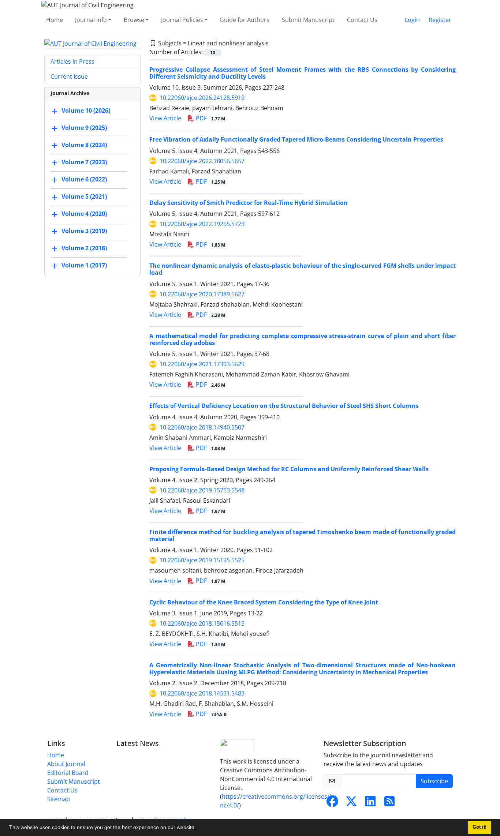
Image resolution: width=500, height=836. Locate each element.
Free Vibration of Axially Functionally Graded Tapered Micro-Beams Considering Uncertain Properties (296, 139)
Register (440, 20)
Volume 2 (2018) (84, 248)
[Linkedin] (370, 803)
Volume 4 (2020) (84, 214)
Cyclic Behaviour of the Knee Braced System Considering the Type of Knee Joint (263, 602)
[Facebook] (332, 803)
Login (412, 20)
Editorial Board (68, 773)
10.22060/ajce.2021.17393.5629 (202, 364)
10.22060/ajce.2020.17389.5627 (202, 294)
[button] (198, 828)
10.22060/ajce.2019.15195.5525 (202, 560)
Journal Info (91, 20)
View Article (165, 118)
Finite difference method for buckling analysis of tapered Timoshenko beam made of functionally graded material (302, 535)
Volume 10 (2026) (85, 111)
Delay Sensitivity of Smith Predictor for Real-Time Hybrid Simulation (248, 203)
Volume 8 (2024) (84, 145)
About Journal (66, 764)
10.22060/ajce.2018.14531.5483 (202, 693)
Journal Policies (182, 20)
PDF (209, 118)
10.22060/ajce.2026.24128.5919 (202, 98)
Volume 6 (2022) (84, 180)
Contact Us (362, 20)
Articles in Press (72, 61)
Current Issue (69, 76)
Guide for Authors (244, 20)
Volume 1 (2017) (84, 266)
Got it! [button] (479, 827)
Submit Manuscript (308, 20)
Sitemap (58, 799)
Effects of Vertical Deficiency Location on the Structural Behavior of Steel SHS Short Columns (284, 406)
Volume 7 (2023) (84, 162)
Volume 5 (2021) (84, 197)
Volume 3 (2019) (84, 231)
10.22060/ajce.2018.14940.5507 (202, 427)
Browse (134, 20)
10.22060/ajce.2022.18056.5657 (202, 161)
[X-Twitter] (351, 803)
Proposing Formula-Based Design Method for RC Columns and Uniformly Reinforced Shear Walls (289, 469)
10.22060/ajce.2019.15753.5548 (202, 490)
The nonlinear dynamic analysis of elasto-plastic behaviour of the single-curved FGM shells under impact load (302, 269)
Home (54, 20)
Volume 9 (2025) (84, 128)
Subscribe (434, 781)
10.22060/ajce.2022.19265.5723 (202, 224)
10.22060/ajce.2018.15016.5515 (202, 623)
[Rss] (389, 803)
